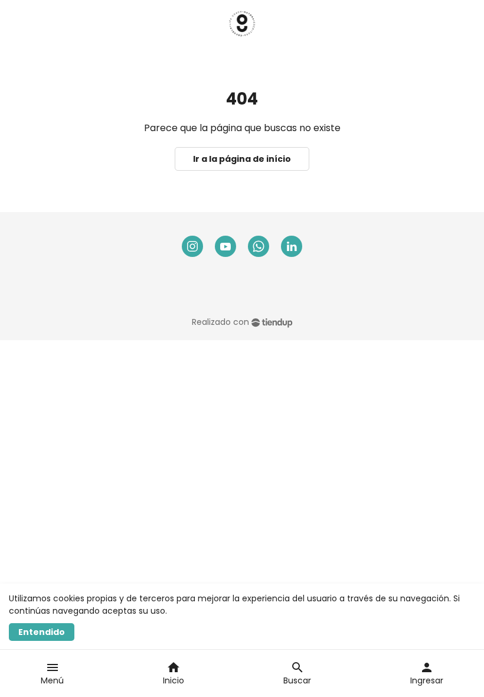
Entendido (41, 632)
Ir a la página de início (242, 159)
